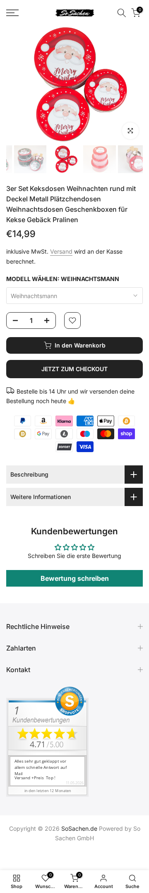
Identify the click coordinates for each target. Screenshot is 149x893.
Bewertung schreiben (75, 578)
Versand (61, 251)
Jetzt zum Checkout (74, 368)
